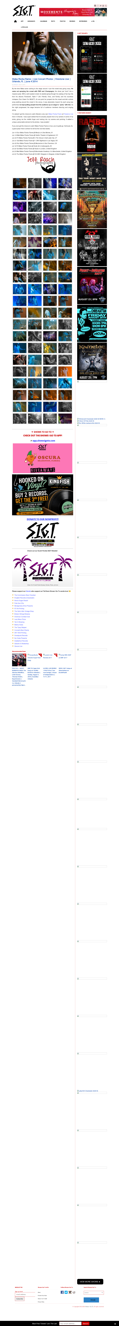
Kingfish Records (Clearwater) (24, 598)
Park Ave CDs (19, 603)
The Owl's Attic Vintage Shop (24, 611)
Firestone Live (68, 114)
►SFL (93, 21)
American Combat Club (22, 617)
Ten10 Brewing (19, 622)
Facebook (98, 6)
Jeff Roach (15, 84)
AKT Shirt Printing (20, 633)
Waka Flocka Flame (55, 114)
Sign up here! (19, 1291)
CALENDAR (43, 21)
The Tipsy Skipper (20, 627)
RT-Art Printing (19, 608)
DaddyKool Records (21, 641)
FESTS (52, 21)
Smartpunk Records (21, 635)
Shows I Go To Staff (42, 1298)
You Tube (103, 6)
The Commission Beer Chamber (25, 595)
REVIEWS (72, 21)
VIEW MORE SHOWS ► (90, 1281)
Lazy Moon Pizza (20, 619)
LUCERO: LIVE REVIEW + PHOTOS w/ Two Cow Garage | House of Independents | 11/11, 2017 (50, 672)
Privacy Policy (41, 1301)
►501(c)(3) (24, 27)
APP (22, 21)
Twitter (100, 6)
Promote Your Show (42, 1295)
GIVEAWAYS (30, 21)
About (39, 1292)
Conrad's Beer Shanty (21, 630)
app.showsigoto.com (44, 440)
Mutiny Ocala (18, 625)
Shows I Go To (89, 1306)
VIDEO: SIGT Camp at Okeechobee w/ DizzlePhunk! (65, 670)
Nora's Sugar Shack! (21, 600)
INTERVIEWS (83, 21)
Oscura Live (18, 646)
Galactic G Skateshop (21, 643)
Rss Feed (106, 6)
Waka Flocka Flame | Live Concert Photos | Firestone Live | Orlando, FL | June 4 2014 (41, 80)
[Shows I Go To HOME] (15, 21)
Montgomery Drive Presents (23, 606)
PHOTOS (62, 21)
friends (28, 591)
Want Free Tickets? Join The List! (44, 1323)
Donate (93, 1300)
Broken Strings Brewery (22, 614)
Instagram (95, 6)
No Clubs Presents (20, 638)
